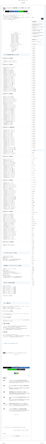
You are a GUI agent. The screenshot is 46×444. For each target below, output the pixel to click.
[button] (25, 11)
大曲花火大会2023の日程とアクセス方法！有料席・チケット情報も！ (37, 30)
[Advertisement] (16, 360)
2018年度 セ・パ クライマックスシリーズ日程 (16, 44)
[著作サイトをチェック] (14, 373)
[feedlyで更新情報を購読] (16, 373)
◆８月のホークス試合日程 (15, 40)
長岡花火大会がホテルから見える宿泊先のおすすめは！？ (37, 27)
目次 (15, 32)
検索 (32, 17)
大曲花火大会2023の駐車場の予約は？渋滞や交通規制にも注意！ (37, 33)
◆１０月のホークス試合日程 (15, 42)
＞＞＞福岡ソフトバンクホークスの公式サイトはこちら (10, 343)
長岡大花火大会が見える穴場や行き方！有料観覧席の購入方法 (37, 24)
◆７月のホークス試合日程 (15, 39)
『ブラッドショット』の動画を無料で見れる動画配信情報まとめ (37, 36)
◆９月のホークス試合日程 (15, 41)
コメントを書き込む (16, 435)
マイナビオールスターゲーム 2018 (15, 43)
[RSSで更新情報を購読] (18, 373)
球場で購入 (13, 51)
